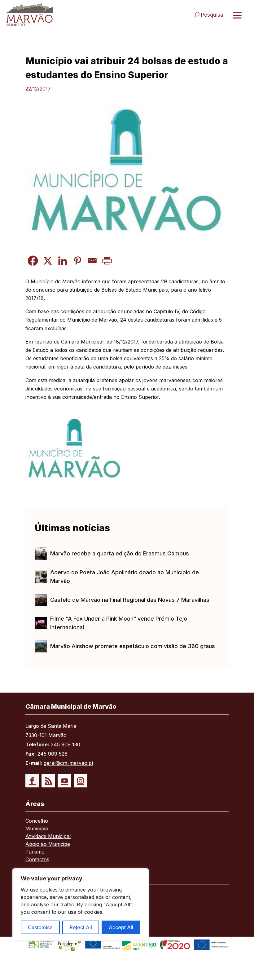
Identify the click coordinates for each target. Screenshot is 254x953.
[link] (64, 14)
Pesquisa (212, 15)
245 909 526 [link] (52, 754)
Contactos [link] (37, 859)
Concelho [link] (36, 821)
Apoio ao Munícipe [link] (47, 844)
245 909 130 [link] (65, 744)
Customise (40, 927)
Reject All (81, 927)
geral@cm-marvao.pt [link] (68, 763)
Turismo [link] (35, 852)
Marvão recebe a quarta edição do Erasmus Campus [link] (119, 553)
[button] (32, 780)
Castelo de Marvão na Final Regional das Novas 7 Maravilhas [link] (129, 600)
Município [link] (36, 829)
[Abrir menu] (237, 15)
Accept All (121, 927)
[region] (80, 904)
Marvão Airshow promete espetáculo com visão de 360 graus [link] (132, 646)
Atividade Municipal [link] (48, 836)
